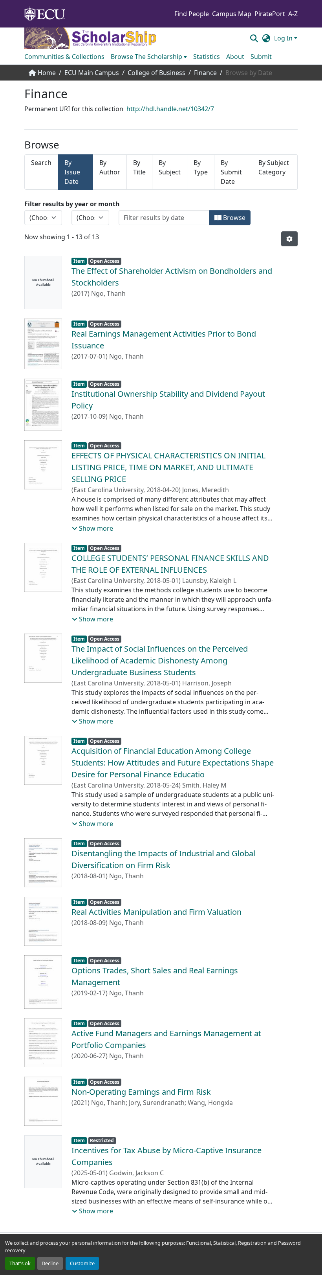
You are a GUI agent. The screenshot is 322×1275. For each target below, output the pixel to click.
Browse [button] (233, 217)
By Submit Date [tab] (231, 172)
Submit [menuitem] (261, 56)
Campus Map (231, 13)
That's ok (20, 1263)
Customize (82, 1263)
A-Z (293, 13)
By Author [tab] (109, 167)
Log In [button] (284, 38)
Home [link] (47, 72)
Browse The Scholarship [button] (146, 56)
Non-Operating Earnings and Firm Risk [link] (141, 1091)
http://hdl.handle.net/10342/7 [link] (170, 108)
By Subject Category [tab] (273, 167)
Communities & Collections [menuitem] (64, 56)
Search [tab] (41, 162)
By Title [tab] (139, 167)
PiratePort (269, 13)
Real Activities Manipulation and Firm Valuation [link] (156, 912)
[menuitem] (149, 56)
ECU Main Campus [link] (91, 72)
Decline (50, 1263)
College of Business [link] (156, 72)
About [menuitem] (235, 56)
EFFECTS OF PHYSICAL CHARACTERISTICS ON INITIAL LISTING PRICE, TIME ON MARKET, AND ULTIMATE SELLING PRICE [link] (168, 467)
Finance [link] (205, 72)
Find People (191, 13)
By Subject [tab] (170, 167)
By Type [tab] (201, 167)
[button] (254, 38)
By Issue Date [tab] (72, 172)
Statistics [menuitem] (206, 56)
